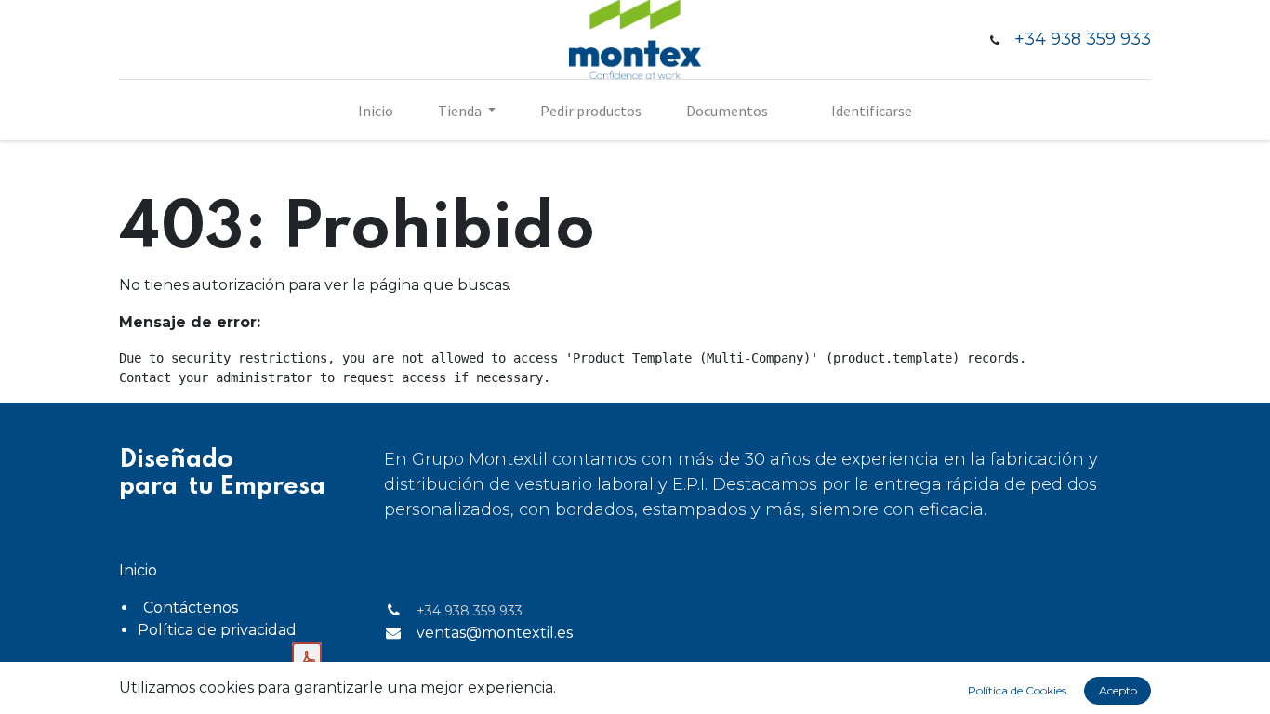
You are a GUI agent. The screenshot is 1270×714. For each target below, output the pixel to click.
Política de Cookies (1017, 690)
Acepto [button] (1118, 690)
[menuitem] (376, 110)
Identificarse (871, 110)
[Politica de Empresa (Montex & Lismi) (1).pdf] (306, 659)
